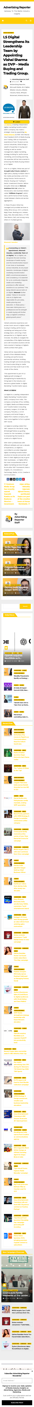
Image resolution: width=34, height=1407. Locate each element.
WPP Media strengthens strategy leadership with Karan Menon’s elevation (21, 1017)
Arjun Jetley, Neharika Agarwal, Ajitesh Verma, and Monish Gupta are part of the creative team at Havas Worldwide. (23, 494)
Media (20, 653)
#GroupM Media (15, 87)
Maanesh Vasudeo (11, 242)
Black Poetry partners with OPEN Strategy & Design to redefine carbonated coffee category (21, 818)
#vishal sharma (23, 95)
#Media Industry (15, 90)
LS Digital (7, 125)
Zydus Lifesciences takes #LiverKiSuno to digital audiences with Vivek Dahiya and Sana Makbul (21, 996)
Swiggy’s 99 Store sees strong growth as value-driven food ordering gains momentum (21, 921)
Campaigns (25, 829)
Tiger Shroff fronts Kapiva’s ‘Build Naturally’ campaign (21, 1171)
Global (15, 653)
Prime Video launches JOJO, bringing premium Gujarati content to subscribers (20, 1240)
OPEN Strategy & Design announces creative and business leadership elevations (21, 1100)
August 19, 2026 (10, 1298)
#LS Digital (25, 87)
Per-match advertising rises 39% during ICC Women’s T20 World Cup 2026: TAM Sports (21, 1066)
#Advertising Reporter (17, 84)
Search (25, 606)
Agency (7, 585)
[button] (26, 21)
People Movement (9, 32)
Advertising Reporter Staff (20, 79)
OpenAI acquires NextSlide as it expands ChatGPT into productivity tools (16, 659)
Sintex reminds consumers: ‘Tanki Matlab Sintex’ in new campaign (21, 1325)
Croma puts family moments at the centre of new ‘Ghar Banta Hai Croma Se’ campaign (21, 836)
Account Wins (18, 1127)
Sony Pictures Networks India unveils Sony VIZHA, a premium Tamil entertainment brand (21, 903)
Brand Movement (10, 544)
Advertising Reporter (17, 7)
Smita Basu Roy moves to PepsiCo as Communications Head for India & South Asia (21, 739)
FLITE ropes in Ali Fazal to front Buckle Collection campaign (21, 1082)
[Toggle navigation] (31, 20)
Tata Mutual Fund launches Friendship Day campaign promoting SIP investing (21, 1222)
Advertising (8, 653)
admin (19, 552)
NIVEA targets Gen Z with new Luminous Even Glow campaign (21, 852)
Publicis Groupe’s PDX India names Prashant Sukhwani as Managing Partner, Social (21, 976)
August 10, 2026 (11, 661)
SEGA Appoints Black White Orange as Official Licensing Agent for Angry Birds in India (21, 1152)
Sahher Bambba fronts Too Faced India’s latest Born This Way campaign (21, 1337)
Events (16, 685)
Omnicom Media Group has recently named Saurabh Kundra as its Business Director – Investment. (9, 494)
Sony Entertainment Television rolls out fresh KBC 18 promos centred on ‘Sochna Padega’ (21, 1204)
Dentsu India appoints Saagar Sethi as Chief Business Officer (16, 589)
